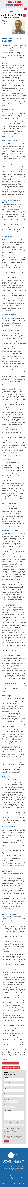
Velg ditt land (18, 5)
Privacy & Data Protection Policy (10, 1166)
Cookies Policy (21, 1166)
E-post (6, 1088)
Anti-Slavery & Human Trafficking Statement (12, 1167)
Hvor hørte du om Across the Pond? (13, 1122)
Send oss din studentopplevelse (11, 1067)
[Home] (11, 14)
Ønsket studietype (8, 1099)
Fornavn (6, 1077)
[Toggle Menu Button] (24, 15)
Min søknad (9, 5)
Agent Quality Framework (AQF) (16, 1168)
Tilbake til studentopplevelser (10, 1063)
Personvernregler (8, 1133)
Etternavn (6, 1083)
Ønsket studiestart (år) (9, 1104)
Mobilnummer (7, 1094)
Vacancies (14, 1169)
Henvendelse (7, 1110)
